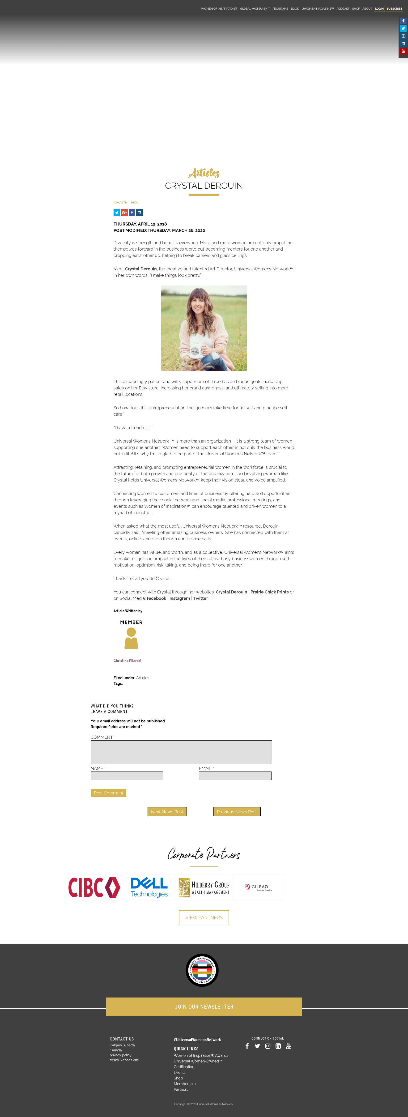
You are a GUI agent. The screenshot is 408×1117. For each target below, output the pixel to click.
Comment (103, 737)
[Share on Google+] (124, 212)
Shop (356, 8)
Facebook (156, 598)
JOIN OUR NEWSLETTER (204, 1006)
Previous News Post (237, 811)
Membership (185, 1084)
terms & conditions (124, 1060)
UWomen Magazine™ (318, 8)
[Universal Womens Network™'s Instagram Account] (403, 36)
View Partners (204, 918)
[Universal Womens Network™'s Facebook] (403, 21)
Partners (181, 1089)
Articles (142, 678)
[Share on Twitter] (117, 212)
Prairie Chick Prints (270, 591)
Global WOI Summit (255, 8)
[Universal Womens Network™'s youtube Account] (403, 51)
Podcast (342, 8)
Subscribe (394, 8)
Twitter (200, 598)
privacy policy (121, 1055)
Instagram (180, 598)
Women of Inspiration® (219, 8)
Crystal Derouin (141, 268)
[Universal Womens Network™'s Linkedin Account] (403, 43)
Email (206, 768)
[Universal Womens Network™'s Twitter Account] (403, 28)
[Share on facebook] (132, 212)
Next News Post (167, 811)
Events (180, 1072)
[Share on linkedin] (139, 212)
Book (295, 8)
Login (379, 8)
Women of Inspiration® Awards (201, 1055)
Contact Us (122, 1038)
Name (98, 768)
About (367, 8)
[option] (94, 887)
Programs (280, 8)
